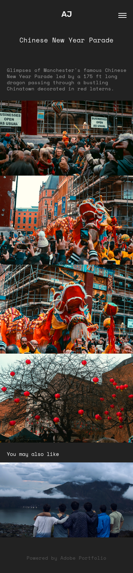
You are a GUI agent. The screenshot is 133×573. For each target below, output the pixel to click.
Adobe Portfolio (83, 558)
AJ (66, 14)
